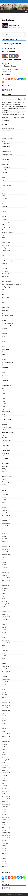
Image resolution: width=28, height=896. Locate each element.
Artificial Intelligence (7, 185)
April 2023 (4, 598)
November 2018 (6, 736)
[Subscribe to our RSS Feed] (8, 90)
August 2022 (5, 619)
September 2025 (6, 523)
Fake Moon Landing (7, 261)
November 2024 (6, 549)
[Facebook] (3, 79)
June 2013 (4, 812)
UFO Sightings (5, 469)
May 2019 (4, 721)
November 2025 (6, 518)
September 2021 (6, 648)
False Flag (4, 268)
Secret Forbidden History (8, 432)
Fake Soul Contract (6, 266)
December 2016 (6, 796)
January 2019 (5, 731)
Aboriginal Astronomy (7, 138)
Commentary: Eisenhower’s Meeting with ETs (16, 24)
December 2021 (6, 640)
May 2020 (4, 689)
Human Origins (5, 310)
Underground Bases (7, 476)
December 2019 (6, 702)
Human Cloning (5, 307)
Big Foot (4, 193)
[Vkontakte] (18, 79)
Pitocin (3, 393)
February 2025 (5, 541)
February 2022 (5, 635)
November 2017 (6, 767)
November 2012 (6, 819)
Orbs (3, 388)
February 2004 (5, 853)
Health (3, 302)
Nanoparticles (5, 367)
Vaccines (4, 479)
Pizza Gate (4, 396)
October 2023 (5, 583)
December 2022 (6, 609)
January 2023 (5, 606)
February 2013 (5, 817)
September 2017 (6, 773)
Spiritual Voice (5, 445)
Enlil (3, 258)
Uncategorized (5, 474)
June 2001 (4, 858)
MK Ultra (4, 359)
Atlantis (3, 190)
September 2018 (6, 741)
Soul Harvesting (5, 443)
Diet (3, 229)
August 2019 (5, 713)
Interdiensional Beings (7, 323)
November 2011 (6, 827)
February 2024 (5, 572)
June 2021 (4, 656)
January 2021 (5, 669)
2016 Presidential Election (8, 128)
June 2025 (4, 531)
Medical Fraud (5, 349)
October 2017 (5, 770)
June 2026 (4, 500)
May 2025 (4, 533)
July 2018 (4, 747)
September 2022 (6, 617)
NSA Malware (5, 380)
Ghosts (3, 289)
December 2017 (6, 765)
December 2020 (6, 671)
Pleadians (4, 401)
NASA (3, 370)
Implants (4, 320)
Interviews (4, 328)
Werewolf (4, 484)
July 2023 (4, 591)
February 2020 (5, 697)
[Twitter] (6, 79)
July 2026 (4, 497)
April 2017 (4, 786)
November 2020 (6, 674)
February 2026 (5, 510)
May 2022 (4, 627)
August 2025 (5, 526)
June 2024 (4, 562)
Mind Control (5, 357)
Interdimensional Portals (8, 326)
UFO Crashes (5, 466)
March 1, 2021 (13, 27)
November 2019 (6, 705)
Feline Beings (5, 271)
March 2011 (5, 830)
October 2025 (5, 520)
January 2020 (5, 700)
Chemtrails (4, 198)
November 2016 (6, 799)
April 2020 (4, 692)
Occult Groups (5, 383)
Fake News (4, 263)
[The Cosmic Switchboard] (14, 9)
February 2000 (5, 866)
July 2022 (4, 622)
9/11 (3, 136)
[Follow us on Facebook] (3, 90)
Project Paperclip (6, 409)
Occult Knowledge (6, 385)
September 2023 (6, 585)
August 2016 (5, 806)
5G (2, 133)
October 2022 (5, 614)
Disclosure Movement (7, 232)
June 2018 (4, 749)
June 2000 (4, 861)
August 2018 (5, 744)
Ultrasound (4, 471)
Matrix (3, 346)
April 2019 (4, 723)
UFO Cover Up (5, 463)
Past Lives (4, 391)
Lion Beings (4, 333)
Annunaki (4, 169)
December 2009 (6, 832)
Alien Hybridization (6, 151)
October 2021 (5, 645)
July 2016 (4, 809)
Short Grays (4, 437)
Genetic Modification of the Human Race (12, 284)
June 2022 (4, 624)
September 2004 (6, 851)
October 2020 (5, 676)
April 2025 (4, 536)
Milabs (3, 354)
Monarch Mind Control (7, 362)
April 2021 (4, 661)
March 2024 (5, 570)
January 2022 (5, 637)
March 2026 (5, 507)
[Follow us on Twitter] (5, 90)
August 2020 (5, 682)
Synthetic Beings (6, 450)
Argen (3, 180)
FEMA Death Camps (7, 274)
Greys (3, 294)
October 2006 (5, 843)
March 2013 (5, 814)
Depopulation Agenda (7, 227)
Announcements (6, 167)
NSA (3, 378)
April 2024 (4, 567)
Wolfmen (4, 487)
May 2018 (4, 752)
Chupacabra (5, 201)
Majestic (4, 341)
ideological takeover (7, 318)
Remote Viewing (6, 411)
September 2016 (6, 804)
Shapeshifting (5, 435)
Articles (3, 182)
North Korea (5, 375)
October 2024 (5, 552)
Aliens (3, 156)
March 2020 (5, 695)
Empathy (4, 248)
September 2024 (6, 554)
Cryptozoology (5, 222)
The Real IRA (5, 458)
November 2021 (6, 643)
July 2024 (4, 559)
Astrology (4, 188)
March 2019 (5, 726)
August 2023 (5, 588)
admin (19, 27)
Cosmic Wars (5, 214)
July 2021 (4, 653)
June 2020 (4, 687)
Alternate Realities (6, 162)
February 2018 (5, 760)
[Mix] (15, 79)
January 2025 (5, 544)
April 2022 (4, 630)
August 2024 (5, 557)
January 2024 (5, 575)
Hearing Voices (5, 305)
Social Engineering (6, 440)
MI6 (3, 352)
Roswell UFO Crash (6, 422)
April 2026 (4, 505)
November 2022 (6, 611)
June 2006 (4, 845)
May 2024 (4, 565)
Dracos (3, 237)
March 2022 (5, 632)
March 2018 (5, 757)
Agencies (4, 141)
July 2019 (4, 715)
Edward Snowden (6, 242)
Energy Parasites (6, 253)
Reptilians (4, 414)
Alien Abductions (6, 146)
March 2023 (5, 601)
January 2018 (5, 762)
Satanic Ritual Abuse (7, 427)
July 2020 (4, 684)
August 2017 (5, 775)
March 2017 (5, 788)
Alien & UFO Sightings (7, 143)
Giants (3, 292)
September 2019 (6, 710)
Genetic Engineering (7, 281)
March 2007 (5, 840)
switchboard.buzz (9, 66)
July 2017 (4, 778)
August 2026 (5, 494)
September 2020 (6, 679)
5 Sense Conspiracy (6, 130)
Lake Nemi (4, 331)
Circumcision (5, 206)
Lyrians (3, 339)
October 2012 (5, 822)
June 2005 (4, 848)
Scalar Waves (5, 430)
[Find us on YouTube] (11, 90)
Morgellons (4, 365)
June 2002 (4, 856)
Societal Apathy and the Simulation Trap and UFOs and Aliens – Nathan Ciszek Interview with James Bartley (14, 118)
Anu (3, 175)
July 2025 (4, 528)
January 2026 (5, 513)
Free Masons (5, 279)
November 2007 (6, 838)
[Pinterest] (9, 79)
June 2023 (4, 593)
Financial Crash (5, 276)
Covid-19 (4, 216)
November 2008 (6, 835)
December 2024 (6, 546)
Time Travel (5, 461)
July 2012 (4, 825)
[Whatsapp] (24, 79)
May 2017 (4, 783)
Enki (3, 255)
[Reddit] (12, 79)
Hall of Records (5, 297)
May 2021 (4, 658)
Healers (3, 300)
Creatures (4, 219)
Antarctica (4, 172)
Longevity (4, 336)
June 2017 (4, 780)
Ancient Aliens (5, 164)
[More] (3, 82)
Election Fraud (5, 245)
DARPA (3, 224)
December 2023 (6, 578)
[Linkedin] (21, 79)
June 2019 (4, 718)
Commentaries (5, 208)
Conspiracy (4, 211)
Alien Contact (5, 149)
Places (3, 398)
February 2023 (5, 604)
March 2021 (5, 663)
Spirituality (4, 448)
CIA (2, 203)
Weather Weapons (6, 482)
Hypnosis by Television (7, 315)
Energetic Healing (6, 250)
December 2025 (6, 515)
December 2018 (6, 734)
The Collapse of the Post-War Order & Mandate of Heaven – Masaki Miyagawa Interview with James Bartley (14, 108)
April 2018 (4, 754)
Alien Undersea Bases (7, 154)
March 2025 (5, 539)
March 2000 (5, 864)
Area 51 (3, 177)
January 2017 (5, 793)
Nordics (3, 372)
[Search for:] (14, 34)
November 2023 (6, 580)
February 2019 (5, 728)
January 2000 (5, 869)
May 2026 (4, 502)
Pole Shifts (4, 404)
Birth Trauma (5, 195)
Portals (3, 406)
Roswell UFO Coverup (7, 419)
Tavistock (4, 456)
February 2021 (5, 666)
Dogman (4, 235)
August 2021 (5, 650)
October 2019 (5, 708)
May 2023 (4, 596)
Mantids (4, 344)
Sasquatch (4, 424)
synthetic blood (5, 453)
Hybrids (3, 313)
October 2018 (5, 739)
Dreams (4, 240)
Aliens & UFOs (5, 159)
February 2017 (5, 791)
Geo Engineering (6, 287)
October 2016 (5, 801)
